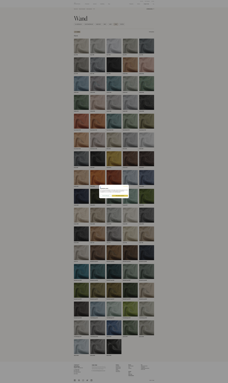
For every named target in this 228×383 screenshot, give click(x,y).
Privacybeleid (125, 186)
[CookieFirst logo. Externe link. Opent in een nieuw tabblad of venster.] (100, 187)
